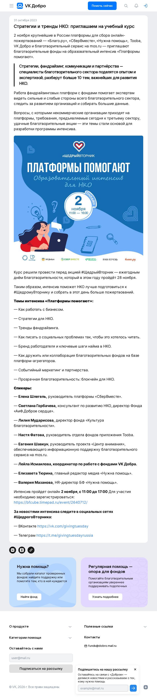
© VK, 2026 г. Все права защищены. (34, 687)
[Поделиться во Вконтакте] (12, 550)
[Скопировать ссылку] (31, 550)
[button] (41, 627)
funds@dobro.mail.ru (102, 645)
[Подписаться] (133, 688)
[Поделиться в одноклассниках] (21, 550)
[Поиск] (127, 5)
